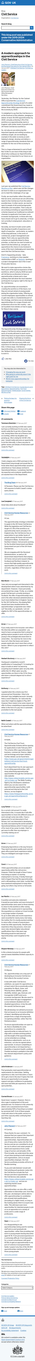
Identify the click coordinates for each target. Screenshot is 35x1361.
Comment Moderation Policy (10, 1278)
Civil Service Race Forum (9, 1300)
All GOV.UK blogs (7, 1325)
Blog (3, 11)
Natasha (21, 259)
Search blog (6, 24)
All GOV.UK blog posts (24, 1325)
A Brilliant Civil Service (17, 68)
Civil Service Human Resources (16, 513)
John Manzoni (9, 1126)
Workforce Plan (6, 392)
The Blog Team (10, 482)
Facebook (23, 411)
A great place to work (26, 387)
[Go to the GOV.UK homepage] (8, 2)
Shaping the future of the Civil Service (25, 399)
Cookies (23, 1330)
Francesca (5, 257)
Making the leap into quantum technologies (10, 400)
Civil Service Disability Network (11, 1301)
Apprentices (5, 389)
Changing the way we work (15, 372)
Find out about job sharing (9, 1298)
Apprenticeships (15, 389)
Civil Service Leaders (7, 1296)
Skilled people (16, 390)
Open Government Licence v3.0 (12, 1340)
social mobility (25, 390)
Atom (21, 1311)
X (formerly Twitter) (9, 411)
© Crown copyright (17, 1356)
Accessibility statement (10, 1330)
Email (21, 414)
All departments (15, 1328)
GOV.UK (4, 1328)
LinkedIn (6, 414)
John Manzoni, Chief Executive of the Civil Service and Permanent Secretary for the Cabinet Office (16, 65)
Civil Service (9, 14)
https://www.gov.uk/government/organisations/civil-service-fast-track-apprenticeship (19, 761)
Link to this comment (7, 450)
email (3, 1275)
